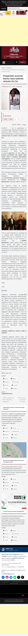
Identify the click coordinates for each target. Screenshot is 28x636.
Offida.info (14, 54)
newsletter (22, 62)
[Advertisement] (14, 31)
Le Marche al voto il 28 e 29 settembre (13, 511)
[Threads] (22, 577)
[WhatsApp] (14, 577)
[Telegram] (10, 577)
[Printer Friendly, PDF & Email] (18, 125)
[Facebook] (3, 577)
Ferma (10, 119)
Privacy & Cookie (14, 583)
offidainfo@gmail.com (8, 574)
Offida (7, 393)
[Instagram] (7, 577)
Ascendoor (10, 601)
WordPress (21, 601)
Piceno (10, 393)
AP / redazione (18, 86)
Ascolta (5, 119)
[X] (18, 577)
